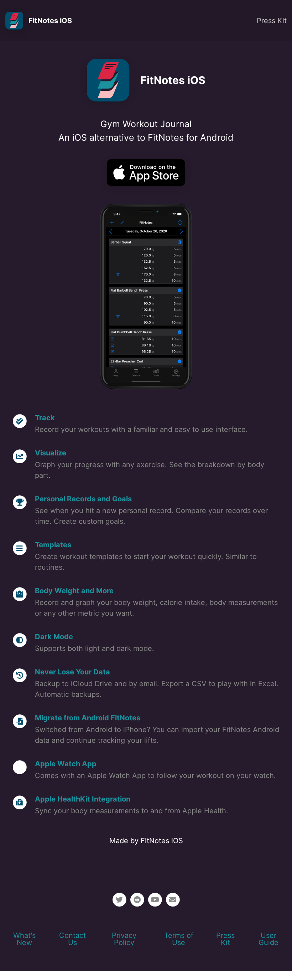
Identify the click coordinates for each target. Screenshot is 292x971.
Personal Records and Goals (83, 499)
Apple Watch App (66, 763)
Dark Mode (54, 636)
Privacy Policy (124, 939)
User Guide (268, 939)
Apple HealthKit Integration (82, 799)
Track (45, 417)
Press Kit (272, 20)
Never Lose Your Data (72, 672)
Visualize (50, 453)
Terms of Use (178, 939)
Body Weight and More (74, 590)
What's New (24, 939)
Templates (53, 545)
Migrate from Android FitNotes (87, 718)
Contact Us (72, 939)
